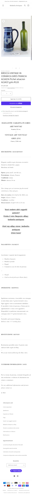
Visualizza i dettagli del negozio (11, 115)
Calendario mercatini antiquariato (11, 452)
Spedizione (6, 410)
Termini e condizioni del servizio (11, 428)
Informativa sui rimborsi (9, 431)
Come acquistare (7, 407)
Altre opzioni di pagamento (16, 107)
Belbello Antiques (15, 488)
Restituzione (6, 435)
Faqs (4, 417)
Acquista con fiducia (8, 414)
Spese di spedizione (11, 87)
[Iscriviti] (23, 465)
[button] (3, 5)
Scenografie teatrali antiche (10, 448)
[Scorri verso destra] (19, 68)
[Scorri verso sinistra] (12, 68)
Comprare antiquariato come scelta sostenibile (15, 455)
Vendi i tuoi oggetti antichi (9, 421)
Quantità (3, 90)
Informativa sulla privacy (24, 490)
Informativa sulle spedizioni (24, 492)
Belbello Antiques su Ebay (9, 424)
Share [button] (4, 392)
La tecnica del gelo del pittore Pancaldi (13, 444)
